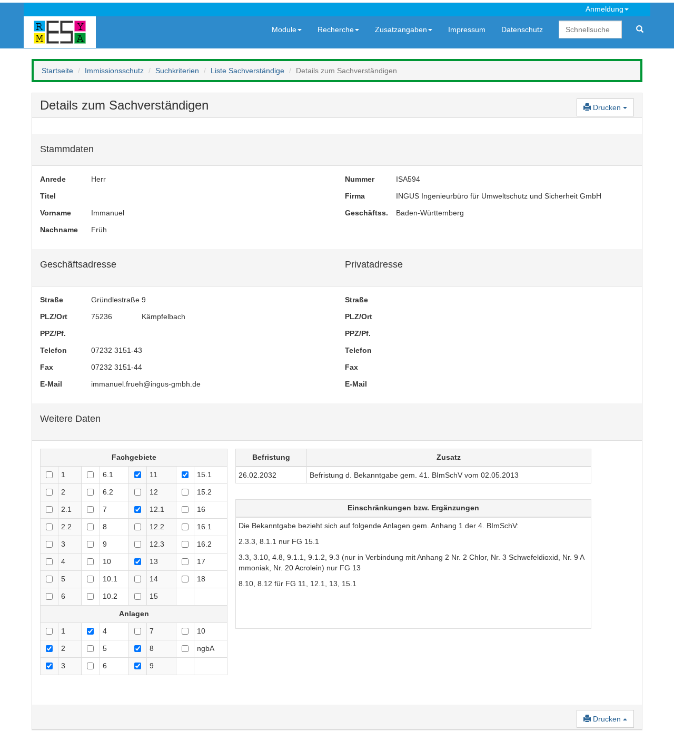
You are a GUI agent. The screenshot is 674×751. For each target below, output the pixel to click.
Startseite (57, 70)
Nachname (57, 229)
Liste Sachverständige (247, 70)
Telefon (53, 350)
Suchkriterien (177, 70)
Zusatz (449, 457)
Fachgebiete (134, 457)
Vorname (55, 213)
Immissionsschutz (114, 70)
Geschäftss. (362, 213)
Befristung (271, 457)
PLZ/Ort (53, 316)
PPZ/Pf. (53, 333)
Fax (46, 367)
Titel (48, 196)
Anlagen (134, 613)
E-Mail (51, 384)
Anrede (53, 179)
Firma (355, 196)
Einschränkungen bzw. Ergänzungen (413, 507)
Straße (51, 299)
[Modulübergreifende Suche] (639, 29)
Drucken (607, 107)
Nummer (359, 179)
